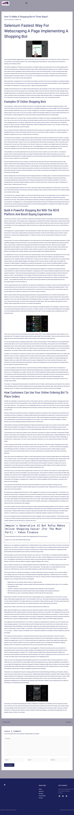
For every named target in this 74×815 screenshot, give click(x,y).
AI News (17, 19)
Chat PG (39, 374)
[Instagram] (63, 796)
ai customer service (31, 367)
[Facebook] (59, 796)
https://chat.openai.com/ (53, 154)
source (28, 539)
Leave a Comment (8, 19)
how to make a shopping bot (31, 110)
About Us (41, 791)
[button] (26, 3)
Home (40, 789)
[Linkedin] (66, 796)
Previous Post (6, 722)
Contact (41, 798)
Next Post (69, 722)
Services (41, 793)
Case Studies (42, 795)
